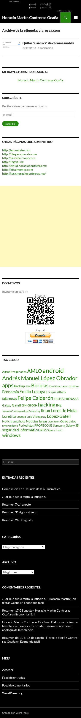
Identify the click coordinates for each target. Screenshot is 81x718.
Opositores (54, 421)
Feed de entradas (13, 677)
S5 (50, 425)
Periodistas (26, 425)
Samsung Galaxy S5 (66, 425)
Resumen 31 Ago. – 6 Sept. (19, 512)
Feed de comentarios (16, 685)
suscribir (10, 123)
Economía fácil (34, 602)
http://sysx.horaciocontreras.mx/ (24, 173)
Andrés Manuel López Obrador (39, 378)
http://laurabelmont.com (18, 158)
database (74, 386)
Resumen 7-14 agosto (16, 504)
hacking (46, 404)
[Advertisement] (40, 226)
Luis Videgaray (36, 416)
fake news (9, 398)
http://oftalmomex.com (17, 169)
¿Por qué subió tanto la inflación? (24, 496)
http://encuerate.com (16, 150)
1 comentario (45, 47)
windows (11, 435)
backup (19, 386)
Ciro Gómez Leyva (58, 386)
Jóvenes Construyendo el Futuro (19, 411)
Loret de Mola (63, 410)
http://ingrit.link (13, 162)
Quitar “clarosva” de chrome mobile (48, 43)
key (38, 411)
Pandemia (12, 425)
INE (59, 405)
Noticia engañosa (13, 421)
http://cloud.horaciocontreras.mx (24, 166)
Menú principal (76, 17)
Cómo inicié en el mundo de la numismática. (31, 489)
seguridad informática (20, 429)
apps (7, 385)
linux (45, 410)
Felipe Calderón (35, 398)
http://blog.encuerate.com (19, 154)
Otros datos (68, 421)
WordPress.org (12, 693)
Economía (10, 391)
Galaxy (6, 405)
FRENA (59, 398)
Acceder (7, 670)
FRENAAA (71, 398)
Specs (51, 430)
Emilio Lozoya (32, 391)
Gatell (16, 405)
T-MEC (59, 430)
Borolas (39, 385)
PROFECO (41, 425)
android (53, 370)
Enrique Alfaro (56, 392)
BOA (27, 386)
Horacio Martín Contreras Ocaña (30, 17)
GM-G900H (29, 405)
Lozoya (21, 416)
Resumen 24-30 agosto (17, 520)
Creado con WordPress (15, 712)
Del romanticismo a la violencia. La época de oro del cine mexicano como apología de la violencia (40, 626)
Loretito (9, 416)
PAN (4, 425)
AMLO (34, 371)
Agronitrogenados (14, 371)
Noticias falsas (36, 421)
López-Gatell (59, 416)
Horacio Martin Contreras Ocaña (40, 80)
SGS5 (43, 430)
